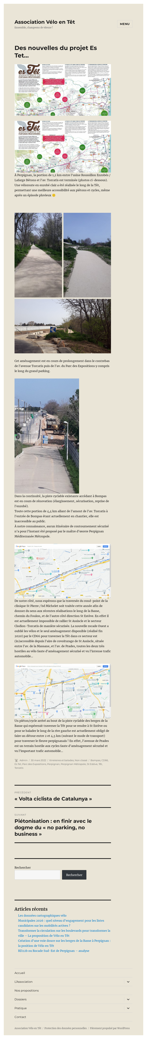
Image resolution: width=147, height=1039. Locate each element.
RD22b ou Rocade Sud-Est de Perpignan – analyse (53, 951)
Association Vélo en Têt (45, 22)
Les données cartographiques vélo (42, 915)
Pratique (21, 1008)
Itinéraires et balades (61, 760)
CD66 (104, 760)
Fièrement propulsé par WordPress (110, 1028)
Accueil (20, 973)
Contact (20, 1017)
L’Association (24, 981)
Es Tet (18, 764)
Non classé (81, 760)
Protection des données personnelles (65, 1028)
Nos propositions (27, 990)
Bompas (95, 760)
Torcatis (19, 767)
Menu (125, 24)
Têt (100, 764)
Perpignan (53, 764)
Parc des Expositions (34, 764)
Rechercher (23, 867)
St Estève (92, 764)
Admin (24, 760)
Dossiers (21, 999)
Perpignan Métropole (73, 764)
